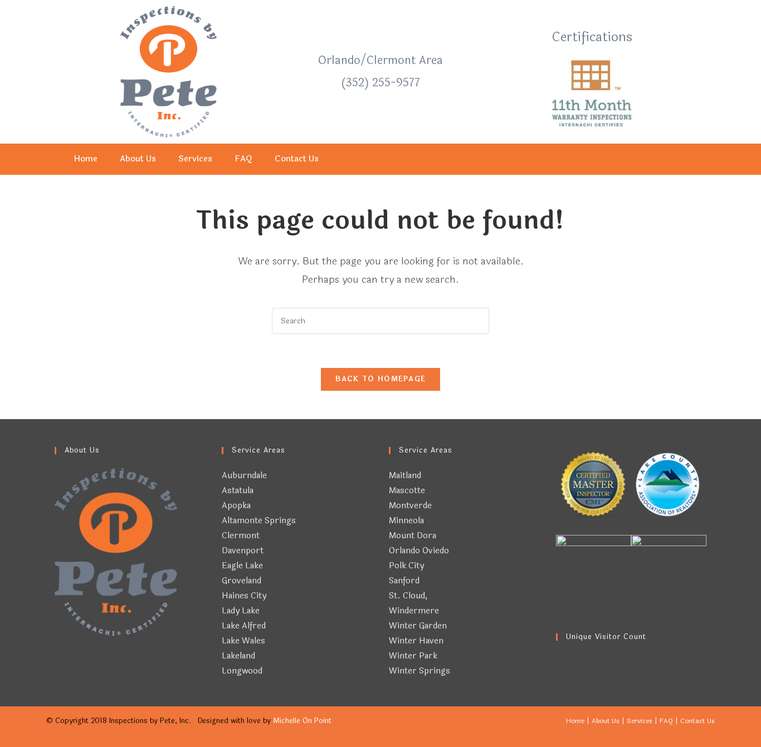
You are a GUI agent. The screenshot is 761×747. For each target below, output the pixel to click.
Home (85, 159)
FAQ (243, 159)
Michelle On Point (302, 720)
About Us (138, 159)
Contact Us (297, 159)
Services (195, 159)
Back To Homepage (380, 379)
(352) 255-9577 (380, 82)
